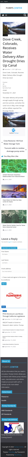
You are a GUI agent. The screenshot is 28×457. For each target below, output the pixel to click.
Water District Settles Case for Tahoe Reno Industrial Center (14, 226)
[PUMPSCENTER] (10, 365)
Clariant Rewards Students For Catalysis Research (13, 330)
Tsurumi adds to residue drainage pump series (14, 149)
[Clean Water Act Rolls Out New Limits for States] (14, 185)
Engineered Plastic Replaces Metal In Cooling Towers (12, 337)
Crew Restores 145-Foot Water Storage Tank (13, 142)
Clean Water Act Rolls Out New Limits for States (12, 201)
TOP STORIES (5, 35)
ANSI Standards (6, 410)
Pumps (19, 69)
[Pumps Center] (3, 15)
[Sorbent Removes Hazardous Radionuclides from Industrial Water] (14, 160)
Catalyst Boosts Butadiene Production (10, 344)
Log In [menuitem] (2, 1)
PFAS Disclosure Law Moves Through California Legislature (14, 315)
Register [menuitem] (6, 1)
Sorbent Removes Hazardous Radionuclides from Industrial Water (14, 175)
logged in (10, 242)
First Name (5, 251)
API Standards (6, 414)
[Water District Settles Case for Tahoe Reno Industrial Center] (14, 211)
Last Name (4, 260)
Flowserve (4, 397)
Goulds (3, 400)
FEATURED (4, 311)
